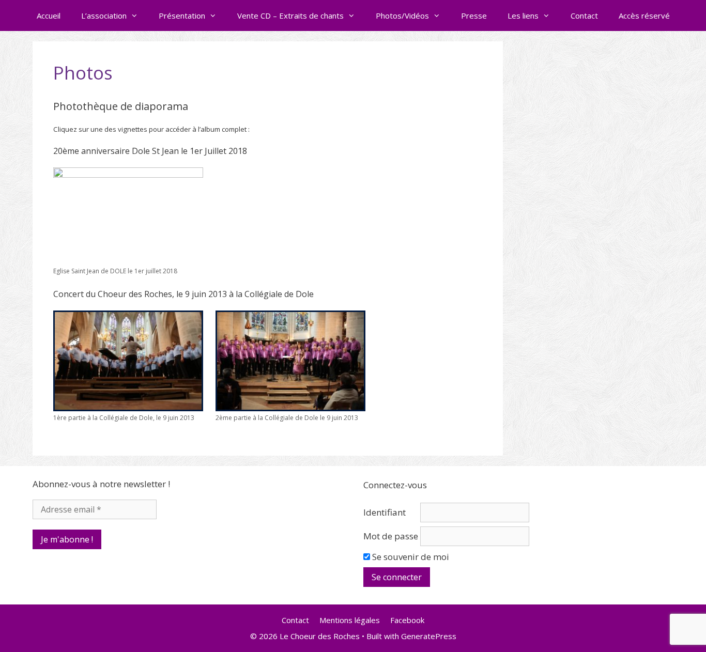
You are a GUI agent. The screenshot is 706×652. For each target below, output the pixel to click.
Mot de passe (390, 536)
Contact (584, 15)
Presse (474, 15)
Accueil (48, 15)
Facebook (407, 620)
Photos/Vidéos (402, 15)
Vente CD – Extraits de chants (290, 15)
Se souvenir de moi (409, 557)
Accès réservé (644, 15)
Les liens (523, 15)
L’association (104, 15)
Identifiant (384, 512)
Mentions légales (349, 620)
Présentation (182, 15)
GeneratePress (428, 636)
